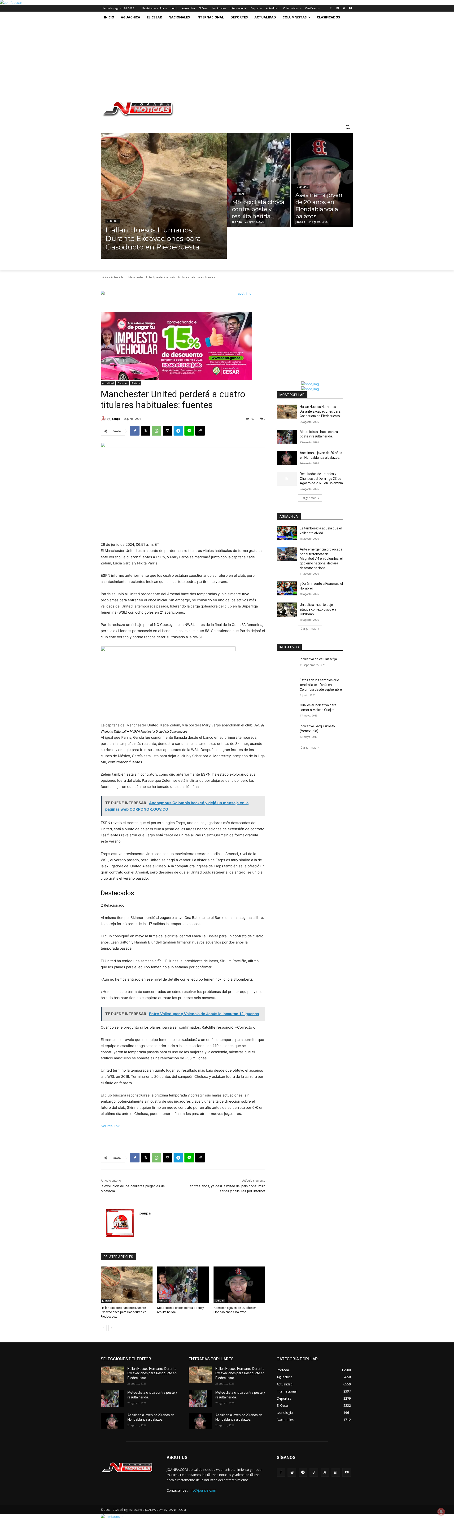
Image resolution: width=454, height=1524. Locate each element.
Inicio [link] (104, 277)
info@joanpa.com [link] (202, 1490)
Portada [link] (135, 383)
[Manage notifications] (441, 1511)
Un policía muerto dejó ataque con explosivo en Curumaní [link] (318, 609)
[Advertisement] (225, 58)
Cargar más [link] (308, 498)
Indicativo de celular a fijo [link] (318, 659)
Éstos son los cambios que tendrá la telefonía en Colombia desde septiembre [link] (321, 684)
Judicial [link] (112, 221)
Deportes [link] (122, 383)
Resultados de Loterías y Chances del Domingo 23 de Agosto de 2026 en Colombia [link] (321, 478)
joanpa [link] (116, 418)
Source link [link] (110, 1126)
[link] (11, 2)
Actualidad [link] (118, 277)
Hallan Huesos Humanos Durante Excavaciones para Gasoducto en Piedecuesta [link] (123, 1312)
